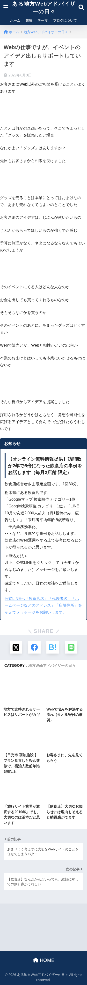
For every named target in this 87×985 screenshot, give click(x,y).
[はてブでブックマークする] (52, 647)
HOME (46, 960)
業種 (29, 20)
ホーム (15, 20)
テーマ (43, 20)
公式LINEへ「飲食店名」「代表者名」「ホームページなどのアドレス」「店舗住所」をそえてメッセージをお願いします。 (43, 605)
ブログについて (65, 20)
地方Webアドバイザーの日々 (52, 665)
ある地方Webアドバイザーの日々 (44, 7)
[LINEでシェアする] (71, 647)
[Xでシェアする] (16, 647)
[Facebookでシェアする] (34, 647)
